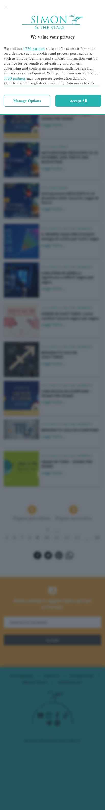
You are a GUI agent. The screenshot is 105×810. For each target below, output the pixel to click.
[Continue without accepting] (6, 7)
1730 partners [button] (34, 48)
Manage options (27, 100)
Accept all (78, 100)
